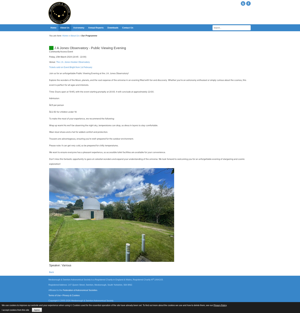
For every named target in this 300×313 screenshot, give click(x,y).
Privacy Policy (220, 305)
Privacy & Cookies (71, 295)
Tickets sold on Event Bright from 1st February (70, 67)
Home (65, 36)
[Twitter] (243, 3)
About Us (74, 36)
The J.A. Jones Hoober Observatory (73, 62)
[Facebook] (248, 3)
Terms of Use (54, 295)
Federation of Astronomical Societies (80, 290)
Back (51, 272)
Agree (37, 310)
